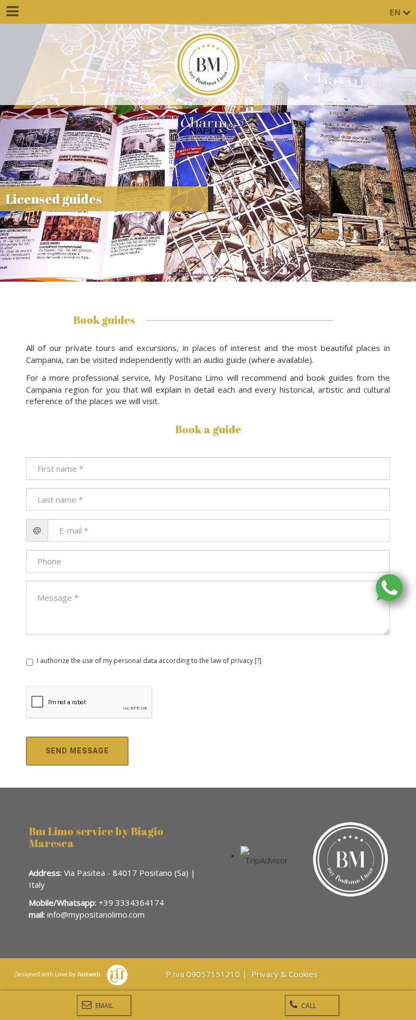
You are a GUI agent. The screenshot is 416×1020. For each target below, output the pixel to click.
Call (308, 1005)
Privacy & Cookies (285, 974)
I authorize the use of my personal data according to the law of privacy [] (149, 661)
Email (103, 1005)
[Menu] (12, 12)
